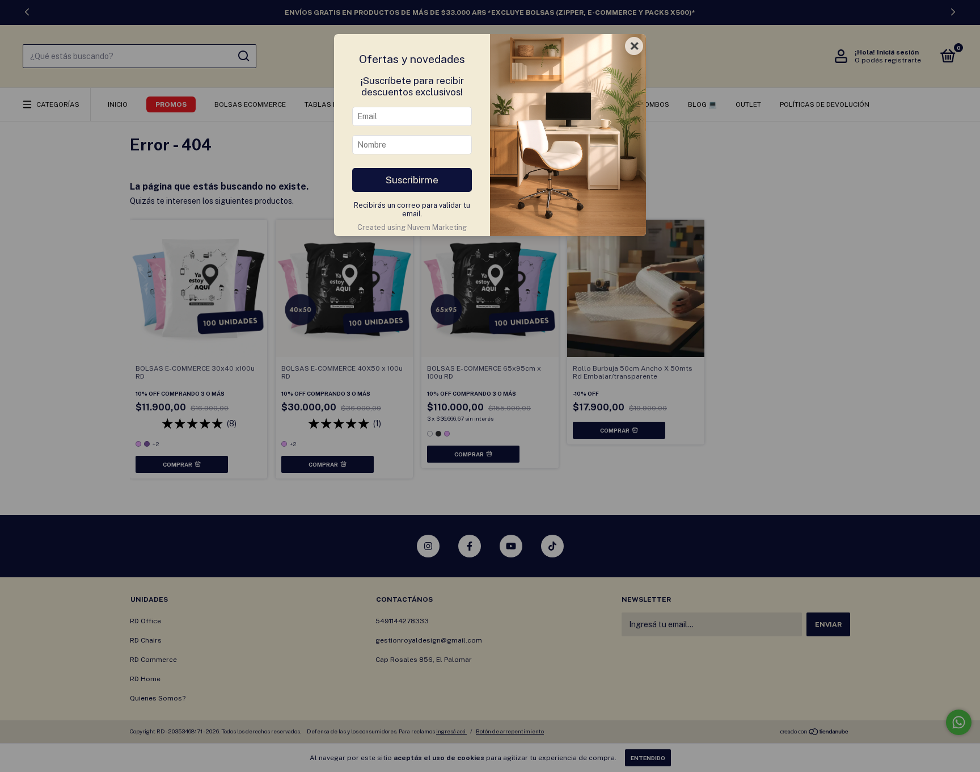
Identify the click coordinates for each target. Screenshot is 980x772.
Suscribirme (412, 180)
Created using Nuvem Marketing (412, 227)
